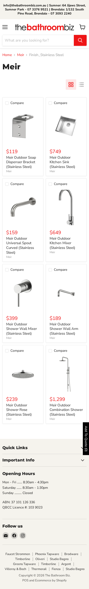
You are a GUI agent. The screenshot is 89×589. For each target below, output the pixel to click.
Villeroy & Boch (15, 569)
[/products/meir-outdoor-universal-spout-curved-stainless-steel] (23, 207)
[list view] (81, 84)
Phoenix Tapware (47, 554)
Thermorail (39, 569)
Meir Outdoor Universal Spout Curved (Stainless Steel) (20, 245)
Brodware (71, 554)
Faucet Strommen (17, 554)
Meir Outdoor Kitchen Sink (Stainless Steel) (62, 162)
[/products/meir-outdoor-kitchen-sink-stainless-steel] (66, 126)
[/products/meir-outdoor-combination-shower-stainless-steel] (66, 374)
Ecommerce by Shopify (51, 580)
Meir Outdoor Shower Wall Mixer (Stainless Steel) (21, 329)
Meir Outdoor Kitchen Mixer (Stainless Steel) (62, 243)
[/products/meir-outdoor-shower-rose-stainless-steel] (23, 374)
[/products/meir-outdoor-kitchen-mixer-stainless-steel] (66, 207)
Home (7, 55)
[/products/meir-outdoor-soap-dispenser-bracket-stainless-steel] (23, 126)
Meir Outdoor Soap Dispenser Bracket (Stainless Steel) (21, 162)
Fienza (56, 569)
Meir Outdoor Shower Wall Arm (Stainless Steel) (64, 329)
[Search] (80, 40)
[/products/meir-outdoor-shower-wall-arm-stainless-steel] (66, 293)
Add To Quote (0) (86, 438)
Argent (66, 564)
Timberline (22, 559)
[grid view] (71, 84)
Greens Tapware (24, 564)
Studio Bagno (59, 559)
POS (25, 580)
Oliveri (40, 559)
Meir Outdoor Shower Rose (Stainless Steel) (19, 410)
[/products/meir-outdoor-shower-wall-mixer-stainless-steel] (23, 293)
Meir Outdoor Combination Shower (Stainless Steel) (66, 410)
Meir (20, 55)
